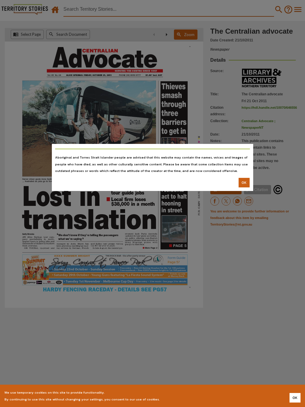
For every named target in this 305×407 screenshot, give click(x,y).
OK (244, 182)
